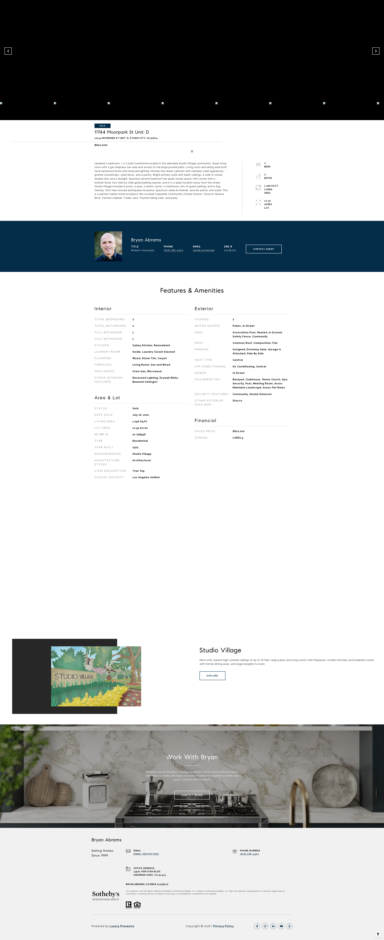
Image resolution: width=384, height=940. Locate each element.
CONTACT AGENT (263, 249)
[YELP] (289, 926)
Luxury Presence (122, 926)
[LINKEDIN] (273, 926)
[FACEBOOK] (257, 926)
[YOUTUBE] (281, 926)
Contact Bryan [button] (192, 795)
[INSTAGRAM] (265, 926)
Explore (212, 676)
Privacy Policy (223, 926)
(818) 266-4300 (173, 250)
